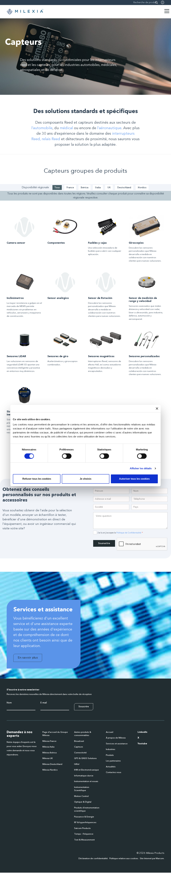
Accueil (109, 732)
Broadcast (79, 741)
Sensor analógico (58, 298)
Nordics (142, 187)
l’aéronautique (109, 128)
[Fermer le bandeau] (157, 408)
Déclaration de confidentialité (93, 858)
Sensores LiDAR (16, 356)
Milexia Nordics (50, 770)
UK (109, 187)
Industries (110, 749)
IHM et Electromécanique (86, 770)
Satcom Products (82, 828)
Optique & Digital (82, 802)
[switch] (66, 456)
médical (66, 128)
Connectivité (80, 753)
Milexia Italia (48, 747)
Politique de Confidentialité (128, 532)
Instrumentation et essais (86, 781)
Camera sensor (16, 243)
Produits (110, 755)
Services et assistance (117, 744)
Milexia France (49, 741)
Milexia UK (47, 758)
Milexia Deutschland (52, 764)
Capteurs (78, 747)
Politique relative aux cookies (123, 858)
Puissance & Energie (84, 817)
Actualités (111, 767)
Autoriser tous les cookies (134, 478)
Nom (9, 703)
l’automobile (41, 128)
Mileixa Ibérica (49, 753)
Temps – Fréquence (83, 834)
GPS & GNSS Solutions (85, 758)
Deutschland (124, 187)
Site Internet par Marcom (152, 858)
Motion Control (81, 796)
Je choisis (85, 478)
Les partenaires (113, 761)
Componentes (56, 243)
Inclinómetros (15, 298)
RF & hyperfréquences (85, 822)
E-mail (43, 703)
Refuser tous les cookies (36, 478)
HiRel (76, 764)
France (70, 187)
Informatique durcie (83, 776)
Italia (98, 187)
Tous (57, 187)
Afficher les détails (141, 468)
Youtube (142, 744)
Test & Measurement (84, 840)
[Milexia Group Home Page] (25, 11)
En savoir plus (28, 657)
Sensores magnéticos (101, 356)
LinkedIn (142, 732)
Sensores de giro (57, 356)
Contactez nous (113, 772)
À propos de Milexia (116, 738)
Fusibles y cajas (97, 243)
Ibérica (84, 187)
